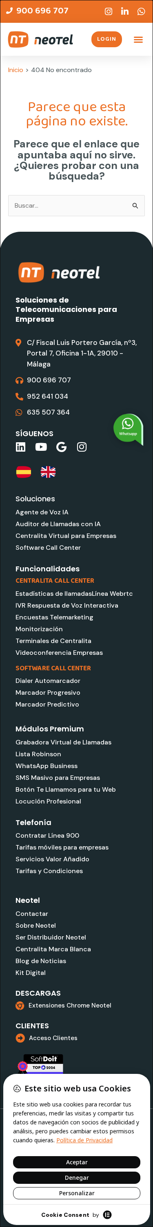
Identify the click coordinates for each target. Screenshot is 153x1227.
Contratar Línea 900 (47, 835)
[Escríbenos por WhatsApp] (128, 429)
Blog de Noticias (41, 961)
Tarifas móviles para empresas (62, 847)
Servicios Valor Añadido (52, 859)
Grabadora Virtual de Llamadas (63, 742)
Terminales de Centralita (53, 641)
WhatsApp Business (47, 766)
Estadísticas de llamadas (54, 593)
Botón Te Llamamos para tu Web (66, 789)
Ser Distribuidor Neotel (51, 937)
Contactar (32, 913)
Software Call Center (48, 547)
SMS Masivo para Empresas (58, 777)
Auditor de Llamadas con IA (58, 524)
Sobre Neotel (36, 925)
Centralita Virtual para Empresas (66, 535)
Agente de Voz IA (42, 512)
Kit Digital (31, 972)
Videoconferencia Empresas (59, 652)
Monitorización (39, 629)
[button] (138, 39)
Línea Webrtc (112, 593)
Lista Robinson (38, 754)
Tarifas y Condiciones (49, 871)
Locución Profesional (48, 801)
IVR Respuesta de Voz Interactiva (67, 605)
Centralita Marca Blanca (53, 949)
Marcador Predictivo (47, 704)
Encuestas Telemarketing (54, 617)
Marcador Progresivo (48, 692)
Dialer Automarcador (48, 680)
